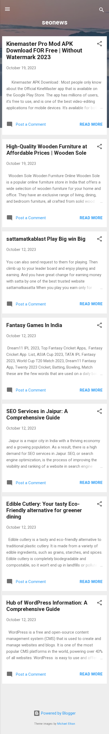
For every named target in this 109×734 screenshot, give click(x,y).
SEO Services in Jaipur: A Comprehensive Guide (37, 414)
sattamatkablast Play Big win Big (45, 239)
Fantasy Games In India (34, 325)
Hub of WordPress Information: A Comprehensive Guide (46, 606)
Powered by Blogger (58, 713)
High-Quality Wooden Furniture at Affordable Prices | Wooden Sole (46, 149)
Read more (91, 124)
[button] (99, 44)
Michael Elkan (66, 723)
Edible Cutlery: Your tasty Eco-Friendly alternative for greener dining (44, 510)
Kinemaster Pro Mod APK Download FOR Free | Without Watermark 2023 (44, 50)
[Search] (101, 11)
